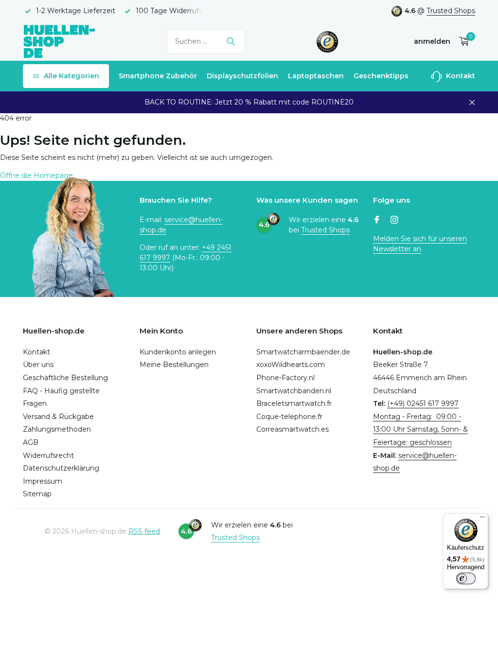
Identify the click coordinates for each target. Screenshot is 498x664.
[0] (461, 41)
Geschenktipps (381, 75)
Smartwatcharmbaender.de (303, 352)
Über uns (38, 364)
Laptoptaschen (316, 75)
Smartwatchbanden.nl (293, 390)
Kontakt (459, 75)
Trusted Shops (451, 10)
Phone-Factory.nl (285, 377)
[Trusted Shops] (327, 41)
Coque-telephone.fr (289, 416)
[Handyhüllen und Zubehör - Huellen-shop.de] (59, 41)
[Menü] (482, 519)
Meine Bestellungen (174, 364)
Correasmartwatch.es (292, 429)
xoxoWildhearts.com (290, 364)
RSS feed (144, 531)
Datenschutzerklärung (61, 468)
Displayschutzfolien (242, 75)
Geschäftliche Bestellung (65, 377)
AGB (30, 442)
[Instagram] (394, 221)
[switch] (466, 578)
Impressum (42, 481)
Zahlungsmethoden (57, 429)
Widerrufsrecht (48, 455)
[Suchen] (231, 41)
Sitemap (37, 493)
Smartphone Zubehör (158, 75)
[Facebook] (377, 221)
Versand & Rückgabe (58, 416)
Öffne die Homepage (36, 175)
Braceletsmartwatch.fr (294, 403)
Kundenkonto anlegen (178, 352)
